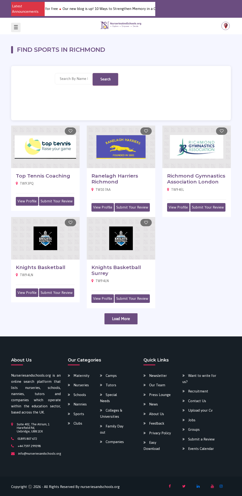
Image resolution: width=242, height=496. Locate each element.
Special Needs (108, 398)
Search (105, 79)
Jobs (191, 420)
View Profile (27, 201)
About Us (156, 414)
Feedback (156, 423)
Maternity (81, 376)
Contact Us (197, 401)
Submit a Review (201, 439)
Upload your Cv (200, 410)
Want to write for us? (199, 379)
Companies (115, 442)
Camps (111, 376)
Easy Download (151, 445)
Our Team (157, 385)
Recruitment (198, 391)
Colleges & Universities (111, 413)
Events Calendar (201, 449)
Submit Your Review (57, 201)
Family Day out (111, 429)
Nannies (80, 404)
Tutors (111, 385)
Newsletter (158, 376)
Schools (79, 395)
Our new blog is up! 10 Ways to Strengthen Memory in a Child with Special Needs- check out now (135, 9)
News (153, 404)
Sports (78, 414)
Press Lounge (160, 395)
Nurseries (81, 385)
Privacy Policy (160, 433)
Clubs (77, 423)
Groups (194, 429)
